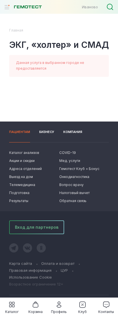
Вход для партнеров (36, 227)
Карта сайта (20, 263)
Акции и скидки (22, 160)
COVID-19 (67, 152)
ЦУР (64, 270)
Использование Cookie (30, 277)
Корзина (35, 312)
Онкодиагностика (74, 177)
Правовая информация (30, 270)
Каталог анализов (24, 152)
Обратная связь (72, 201)
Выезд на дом (21, 177)
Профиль (59, 312)
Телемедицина (22, 185)
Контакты (106, 312)
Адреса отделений (25, 169)
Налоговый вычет (74, 193)
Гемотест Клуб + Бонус (78, 169)
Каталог (12, 312)
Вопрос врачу (71, 185)
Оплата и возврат (57, 263)
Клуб (82, 312)
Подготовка (19, 193)
